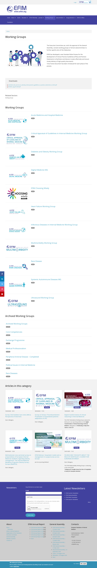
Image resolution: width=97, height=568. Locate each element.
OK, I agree (83, 563)
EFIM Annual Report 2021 (37, 535)
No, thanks (76, 563)
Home (8, 17)
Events (18, 17)
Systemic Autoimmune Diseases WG (46, 279)
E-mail (28, 490)
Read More (16, 566)
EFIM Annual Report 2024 (37, 529)
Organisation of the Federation (14, 533)
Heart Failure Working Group (43, 206)
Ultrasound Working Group (42, 297)
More (89, 502)
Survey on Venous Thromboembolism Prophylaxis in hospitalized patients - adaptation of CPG (47, 416)
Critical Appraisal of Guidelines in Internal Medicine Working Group (59, 133)
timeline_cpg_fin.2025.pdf (14, 86)
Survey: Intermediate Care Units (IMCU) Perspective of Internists (18, 415)
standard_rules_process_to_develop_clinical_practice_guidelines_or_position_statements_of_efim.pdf (32, 85)
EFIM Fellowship (33, 17)
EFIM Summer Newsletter (72, 493)
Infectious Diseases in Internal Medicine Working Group (54, 224)
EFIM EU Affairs (80, 17)
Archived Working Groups (16, 323)
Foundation (10, 22)
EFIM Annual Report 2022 (37, 533)
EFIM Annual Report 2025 (37, 527)
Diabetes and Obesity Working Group (46, 151)
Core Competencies (14, 332)
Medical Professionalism (16, 348)
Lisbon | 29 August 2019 (59, 553)
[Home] (17, 9)
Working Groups (49, 17)
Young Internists (70, 17)
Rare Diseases (11, 373)
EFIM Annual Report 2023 (37, 531)
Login (75, 2)
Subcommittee (60, 17)
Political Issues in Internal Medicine (20, 365)
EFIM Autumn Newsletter (72, 499)
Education (24, 17)
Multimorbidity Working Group (44, 243)
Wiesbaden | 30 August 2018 (60, 555)
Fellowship (10, 529)
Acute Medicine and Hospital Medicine (47, 115)
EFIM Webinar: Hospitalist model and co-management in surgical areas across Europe (48, 457)
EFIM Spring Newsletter (71, 495)
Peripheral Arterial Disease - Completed (22, 356)
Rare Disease (36, 261)
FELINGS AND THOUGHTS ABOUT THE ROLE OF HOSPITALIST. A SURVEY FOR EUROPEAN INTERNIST (76, 457)
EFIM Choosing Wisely (40, 188)
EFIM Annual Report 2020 (37, 536)
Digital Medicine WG (39, 170)
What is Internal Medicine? (12, 531)
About (13, 17)
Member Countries (11, 538)
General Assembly (10, 536)
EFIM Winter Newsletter (71, 497)
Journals (40, 17)
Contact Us (9, 540)
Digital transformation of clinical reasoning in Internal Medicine (75, 415)
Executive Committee (11, 535)
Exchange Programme (15, 340)
